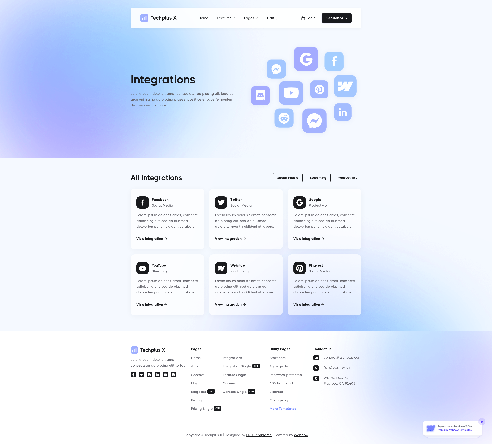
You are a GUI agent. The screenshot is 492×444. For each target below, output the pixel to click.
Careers (229, 383)
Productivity (347, 178)
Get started (336, 18)
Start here (278, 358)
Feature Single (234, 375)
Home (203, 18)
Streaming (318, 178)
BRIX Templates (259, 435)
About (196, 366)
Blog (194, 383)
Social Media (287, 178)
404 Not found (281, 383)
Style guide (279, 366)
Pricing (196, 400)
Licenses (277, 392)
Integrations (232, 358)
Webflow (301, 435)
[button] (226, 18)
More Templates (283, 409)
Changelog (279, 400)
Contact (197, 375)
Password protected (286, 375)
